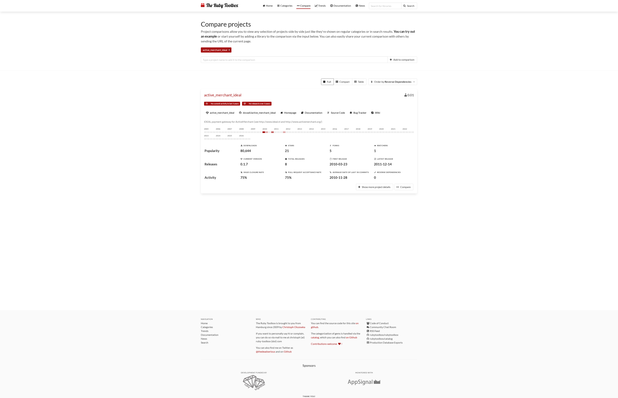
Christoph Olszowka (293, 327)
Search (204, 342)
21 (287, 151)
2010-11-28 (338, 177)
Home (204, 323)
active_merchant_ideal (222, 95)
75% (243, 177)
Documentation (209, 334)
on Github (351, 337)
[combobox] (294, 59)
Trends (204, 330)
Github (288, 351)
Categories (207, 327)
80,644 (245, 151)
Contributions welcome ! (326, 343)
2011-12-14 (383, 164)
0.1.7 (244, 164)
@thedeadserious (265, 351)
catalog (315, 337)
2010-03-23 (338, 164)
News (204, 338)
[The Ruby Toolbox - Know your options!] (219, 6)
